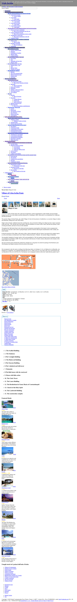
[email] (3, 196)
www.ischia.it (10, 312)
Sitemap (6, 586)
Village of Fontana (9, 571)
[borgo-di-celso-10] (5, 213)
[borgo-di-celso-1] (5, 206)
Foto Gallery (8, 590)
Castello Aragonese (9, 578)
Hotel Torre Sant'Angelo (9, 555)
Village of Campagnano (10, 567)
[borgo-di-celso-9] (54, 206)
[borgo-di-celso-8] (48, 206)
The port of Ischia (9, 579)
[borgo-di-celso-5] (29, 206)
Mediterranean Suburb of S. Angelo (13, 575)
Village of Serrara (9, 572)
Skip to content (7, 187)
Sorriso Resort (5, 502)
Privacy (6, 592)
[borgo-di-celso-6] (35, 206)
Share (58, 198)
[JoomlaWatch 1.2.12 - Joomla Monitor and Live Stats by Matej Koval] (36, 600)
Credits (6, 587)
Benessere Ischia (6, 439)
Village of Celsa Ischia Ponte (13, 193)
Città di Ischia (8, 570)
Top (6, 596)
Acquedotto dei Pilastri (10, 574)
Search (3, 8)
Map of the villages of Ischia (8, 287)
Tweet (5, 198)
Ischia (39, 599)
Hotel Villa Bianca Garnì (9, 487)
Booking (7, 591)
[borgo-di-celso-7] (42, 206)
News (6, 588)
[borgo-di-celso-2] (11, 206)
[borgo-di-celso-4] (23, 206)
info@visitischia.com (64, 599)
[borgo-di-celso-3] (17, 206)
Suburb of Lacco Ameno (10, 568)
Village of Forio (8, 581)
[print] (7, 196)
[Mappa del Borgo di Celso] (11, 286)
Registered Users (9, 584)
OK (16, 5)
